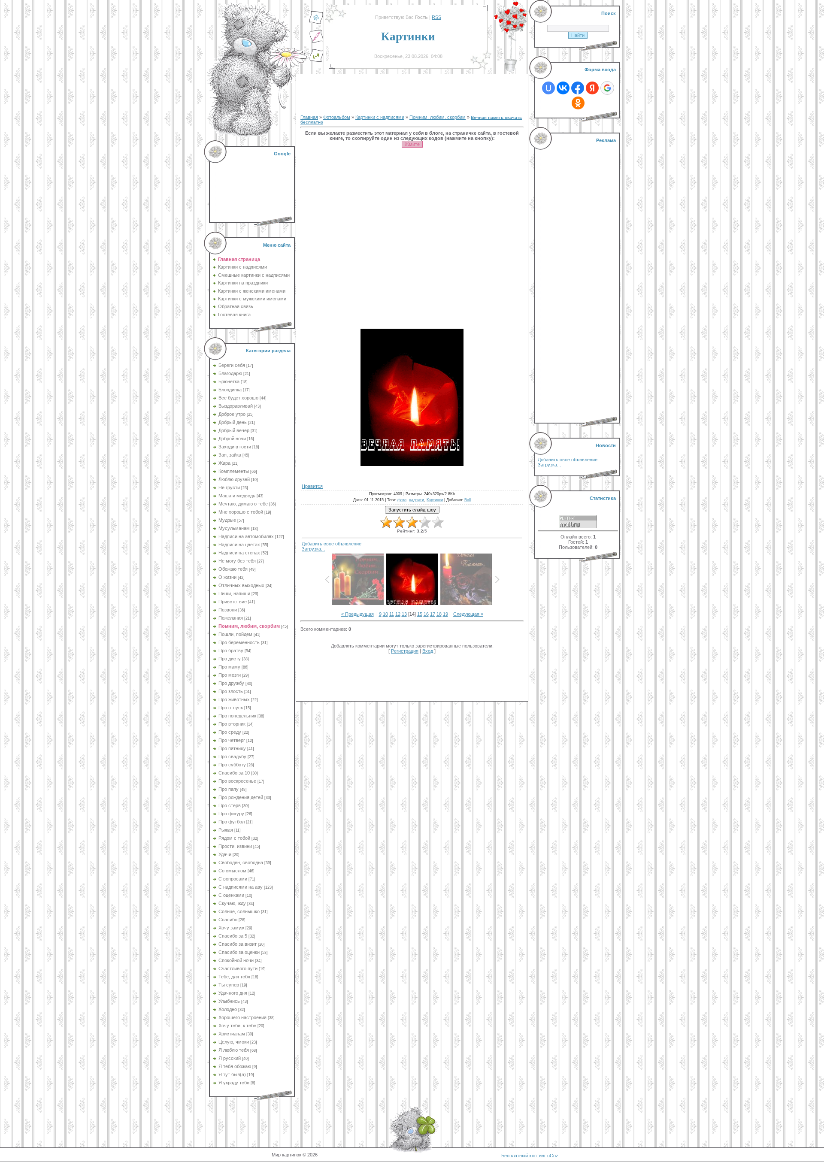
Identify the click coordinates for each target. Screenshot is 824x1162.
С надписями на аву (240, 887)
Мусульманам (234, 528)
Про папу (228, 789)
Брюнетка (228, 381)
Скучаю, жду (232, 903)
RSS (436, 17)
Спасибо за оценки (239, 952)
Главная (309, 117)
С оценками (231, 895)
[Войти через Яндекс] (592, 88)
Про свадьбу (232, 756)
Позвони (227, 609)
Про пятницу (232, 748)
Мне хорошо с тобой (240, 511)
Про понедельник (237, 715)
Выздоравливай (235, 406)
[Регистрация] (316, 41)
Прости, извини (235, 846)
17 (432, 614)
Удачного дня (232, 993)
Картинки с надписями (379, 117)
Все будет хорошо (238, 397)
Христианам (231, 1033)
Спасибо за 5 (232, 935)
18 (439, 614)
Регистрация (404, 651)
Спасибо (227, 919)
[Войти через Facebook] (577, 88)
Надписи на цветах (239, 544)
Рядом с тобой (234, 838)
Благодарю (230, 373)
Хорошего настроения (242, 1017)
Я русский (229, 1058)
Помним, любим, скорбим (249, 626)
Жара (224, 463)
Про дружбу (231, 683)
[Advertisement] (252, 184)
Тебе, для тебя (234, 976)
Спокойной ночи (236, 960)
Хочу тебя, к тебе (237, 1025)
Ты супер (228, 984)
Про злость (230, 691)
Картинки (435, 500)
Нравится (312, 486)
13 (404, 614)
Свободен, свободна (240, 862)
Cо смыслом (232, 870)
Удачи (224, 854)
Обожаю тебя (233, 569)
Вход (427, 651)
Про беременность (239, 642)
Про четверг (231, 740)
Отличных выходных (241, 585)
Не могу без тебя (237, 560)
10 (385, 614)
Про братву (230, 650)
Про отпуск (230, 707)
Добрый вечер (233, 430)
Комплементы (233, 471)
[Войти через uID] (548, 88)
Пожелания (230, 617)
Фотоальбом (336, 117)
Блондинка (230, 389)
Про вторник (231, 723)
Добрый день (232, 422)
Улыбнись (229, 1001)
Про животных (234, 699)
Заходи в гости (234, 446)
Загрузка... (313, 548)
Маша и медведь (236, 495)
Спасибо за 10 (234, 772)
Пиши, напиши (234, 593)
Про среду (229, 732)
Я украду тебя (233, 1082)
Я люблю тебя (233, 1050)
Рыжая (225, 829)
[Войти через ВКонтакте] (563, 88)
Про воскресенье (237, 781)
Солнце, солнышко (239, 911)
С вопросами (232, 878)
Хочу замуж (231, 927)
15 (419, 614)
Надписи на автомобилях (246, 536)
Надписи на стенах (239, 552)
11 (391, 614)
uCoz (552, 1155)
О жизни (227, 577)
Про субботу (232, 764)
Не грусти (229, 487)
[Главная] (316, 22)
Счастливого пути (238, 968)
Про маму (229, 666)
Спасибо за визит (237, 944)
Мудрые (227, 520)
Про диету (229, 658)
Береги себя (231, 365)
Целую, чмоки (233, 1041)
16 (426, 614)
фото (401, 500)
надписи (416, 500)
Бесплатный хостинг (523, 1155)
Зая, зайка (229, 454)
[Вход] (316, 60)
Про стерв (229, 805)
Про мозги (229, 675)
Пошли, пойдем (235, 634)
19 (445, 614)
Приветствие (232, 601)
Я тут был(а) (232, 1074)
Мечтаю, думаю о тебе (243, 503)
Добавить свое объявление (331, 543)
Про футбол (231, 821)
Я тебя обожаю (234, 1066)
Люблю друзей (234, 479)
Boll (467, 500)
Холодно (227, 1009)
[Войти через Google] (607, 88)
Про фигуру (231, 813)
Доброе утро (231, 414)
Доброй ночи (232, 438)
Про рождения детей (240, 797)
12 (397, 614)
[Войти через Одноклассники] (578, 103)
